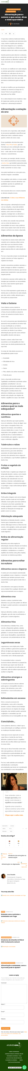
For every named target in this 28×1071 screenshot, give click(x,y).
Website (3, 1019)
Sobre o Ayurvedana (14, 1051)
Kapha (15, 144)
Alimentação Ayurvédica (13, 9)
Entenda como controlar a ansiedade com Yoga (10, 915)
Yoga (3, 911)
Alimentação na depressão (11, 864)
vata (11, 831)
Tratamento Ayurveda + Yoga (14, 1055)
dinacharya (4, 825)
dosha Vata (5, 163)
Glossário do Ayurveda (11, 1060)
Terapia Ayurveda (10, 11)
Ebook (21, 1060)
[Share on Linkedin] (13, 33)
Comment (3, 983)
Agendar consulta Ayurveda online (14, 1053)
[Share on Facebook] (2, 33)
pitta (10, 828)
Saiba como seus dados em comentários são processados (14, 1033)
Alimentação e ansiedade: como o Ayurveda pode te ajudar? (13, 966)
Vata (7, 144)
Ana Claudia (16, 23)
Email (3, 1011)
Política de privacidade (14, 1062)
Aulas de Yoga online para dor (14, 1058)
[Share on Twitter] (6, 33)
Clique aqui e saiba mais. (14, 815)
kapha (4, 828)
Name (3, 1004)
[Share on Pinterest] (9, 33)
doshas (12, 825)
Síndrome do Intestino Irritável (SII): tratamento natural (12, 941)
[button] (9, 843)
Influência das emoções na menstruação (17, 856)
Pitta (10, 144)
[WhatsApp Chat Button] (24, 1067)
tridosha (4, 831)
